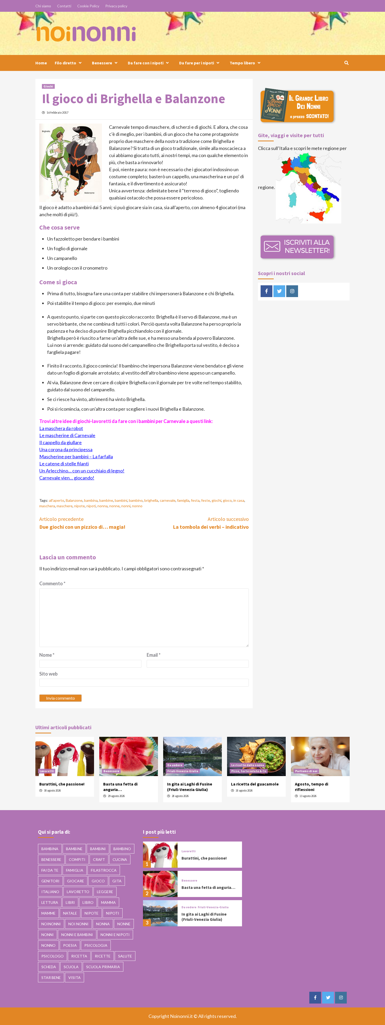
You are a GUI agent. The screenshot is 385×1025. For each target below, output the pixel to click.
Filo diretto (65, 62)
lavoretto (78, 891)
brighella (151, 500)
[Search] (346, 63)
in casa (238, 500)
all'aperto (56, 500)
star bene (51, 977)
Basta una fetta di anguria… (120, 786)
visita (74, 977)
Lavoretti (47, 771)
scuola (71, 967)
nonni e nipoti (115, 934)
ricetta (79, 956)
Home (41, 62)
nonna (102, 506)
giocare (75, 881)
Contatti (64, 6)
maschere (65, 506)
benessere (51, 859)
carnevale (167, 500)
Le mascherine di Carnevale (67, 435)
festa (195, 500)
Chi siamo (43, 6)
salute (125, 956)
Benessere (102, 62)
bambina (91, 500)
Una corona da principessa (65, 449)
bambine (106, 500)
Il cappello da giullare (60, 442)
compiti (77, 859)
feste (205, 500)
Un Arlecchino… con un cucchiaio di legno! (81, 470)
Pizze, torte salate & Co (248, 771)
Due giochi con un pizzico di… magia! (82, 523)
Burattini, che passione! (62, 784)
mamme (48, 913)
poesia (70, 945)
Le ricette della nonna (247, 765)
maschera (47, 506)
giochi (216, 500)
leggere (105, 891)
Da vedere (174, 765)
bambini (121, 500)
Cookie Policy (88, 6)
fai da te (49, 870)
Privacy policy (116, 6)
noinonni (51, 924)
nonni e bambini (77, 934)
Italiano (50, 891)
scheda (48, 967)
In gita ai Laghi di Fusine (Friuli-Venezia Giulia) (189, 786)
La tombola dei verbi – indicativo (211, 523)
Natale (70, 913)
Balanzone (74, 500)
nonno (137, 506)
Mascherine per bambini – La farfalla (76, 456)
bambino (136, 500)
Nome (46, 655)
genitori (50, 881)
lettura (49, 902)
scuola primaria (103, 967)
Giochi (48, 86)
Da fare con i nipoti (145, 62)
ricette (103, 956)
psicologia (95, 945)
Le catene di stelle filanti (64, 463)
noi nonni (78, 924)
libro (88, 902)
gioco (227, 500)
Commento (52, 583)
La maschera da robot (61, 428)
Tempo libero (242, 62)
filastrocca (104, 870)
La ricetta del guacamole (255, 784)
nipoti (91, 506)
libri (70, 902)
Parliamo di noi (306, 771)
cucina (120, 859)
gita (117, 881)
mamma (108, 902)
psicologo (52, 956)
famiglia (183, 500)
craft (99, 859)
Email (154, 655)
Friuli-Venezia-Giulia (182, 771)
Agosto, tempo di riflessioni (311, 786)
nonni (125, 506)
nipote (79, 506)
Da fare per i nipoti (196, 62)
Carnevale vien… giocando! (66, 478)
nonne (114, 506)
